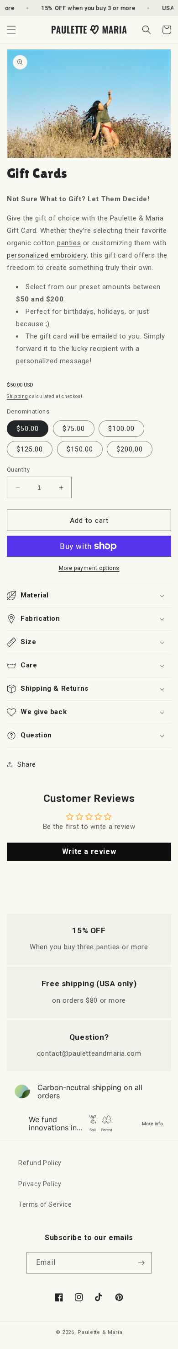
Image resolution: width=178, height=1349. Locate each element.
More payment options (89, 568)
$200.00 (129, 449)
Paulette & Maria (100, 1332)
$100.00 (121, 428)
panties (69, 243)
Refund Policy (40, 1162)
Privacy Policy (39, 1184)
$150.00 (80, 449)
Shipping (17, 396)
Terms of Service (45, 1204)
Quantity (18, 469)
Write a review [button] (89, 851)
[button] (11, 30)
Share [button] (26, 764)
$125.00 (29, 449)
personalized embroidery (47, 255)
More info (152, 1123)
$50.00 (27, 428)
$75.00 (74, 428)
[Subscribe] (141, 1263)
